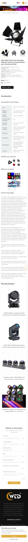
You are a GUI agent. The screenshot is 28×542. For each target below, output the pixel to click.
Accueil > (5, 12)
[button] (2, 34)
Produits (9, 12)
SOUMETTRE (14, 482)
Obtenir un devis (6, 87)
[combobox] (6, 444)
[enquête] (26, 265)
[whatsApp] (26, 268)
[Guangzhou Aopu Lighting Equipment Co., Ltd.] (4, 2)
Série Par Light (15, 12)
